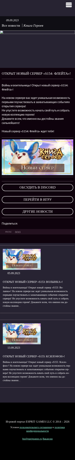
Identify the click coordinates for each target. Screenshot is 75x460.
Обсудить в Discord (38, 187)
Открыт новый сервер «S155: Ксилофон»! (34, 356)
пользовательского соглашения (36, 427)
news (18, 231)
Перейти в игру (38, 199)
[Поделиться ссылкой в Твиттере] (52, 223)
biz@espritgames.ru (32, 439)
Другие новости (37, 211)
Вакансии (48, 439)
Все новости (11, 25)
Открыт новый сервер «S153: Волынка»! (33, 281)
